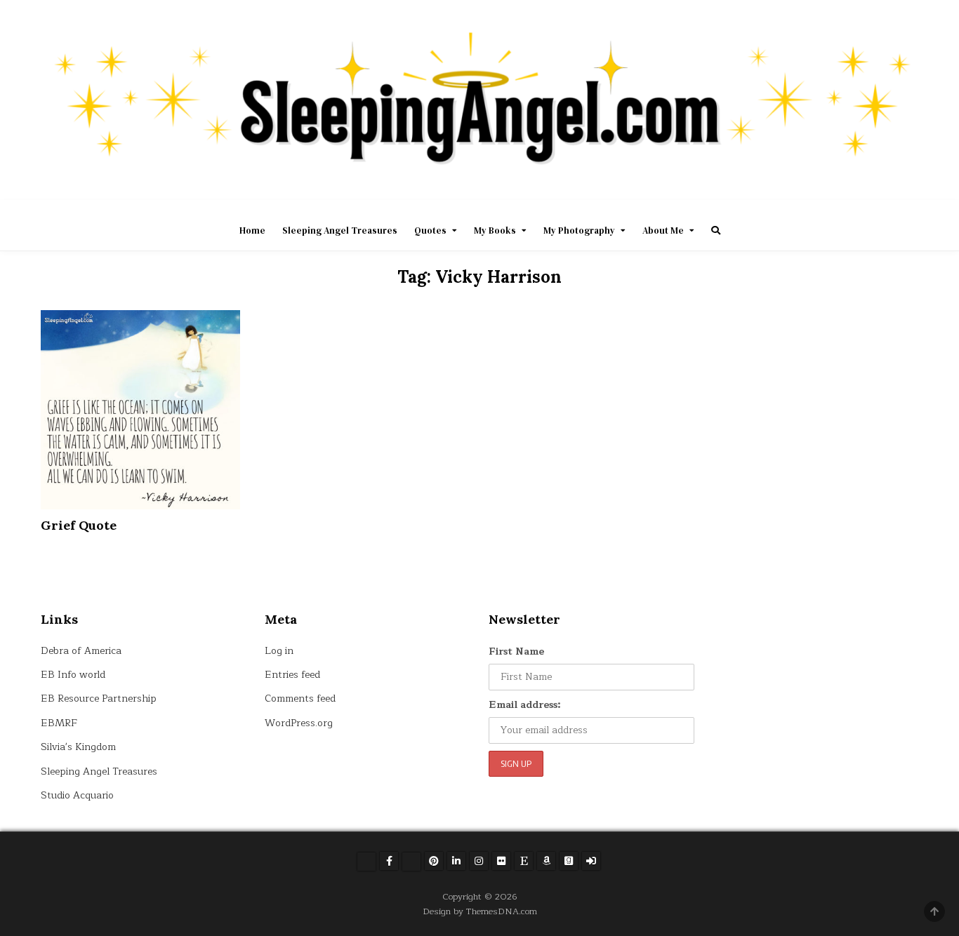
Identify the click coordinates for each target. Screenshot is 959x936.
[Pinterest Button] (434, 861)
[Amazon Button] (546, 861)
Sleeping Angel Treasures (339, 230)
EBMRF (59, 723)
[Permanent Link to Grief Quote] (140, 409)
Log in (279, 651)
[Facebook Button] (389, 861)
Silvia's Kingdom (78, 747)
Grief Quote (79, 525)
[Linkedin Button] (456, 861)
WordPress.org (299, 723)
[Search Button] (716, 230)
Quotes (430, 230)
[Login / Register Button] (591, 861)
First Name (516, 651)
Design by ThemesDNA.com (480, 911)
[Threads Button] (411, 862)
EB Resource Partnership (99, 698)
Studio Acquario (77, 795)
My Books (495, 230)
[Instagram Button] (479, 861)
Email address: (525, 705)
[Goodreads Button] (569, 861)
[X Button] (366, 862)
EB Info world (73, 675)
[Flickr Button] (501, 861)
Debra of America (81, 651)
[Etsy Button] (524, 861)
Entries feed (292, 675)
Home (252, 230)
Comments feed (300, 698)
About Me (663, 230)
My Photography (579, 230)
